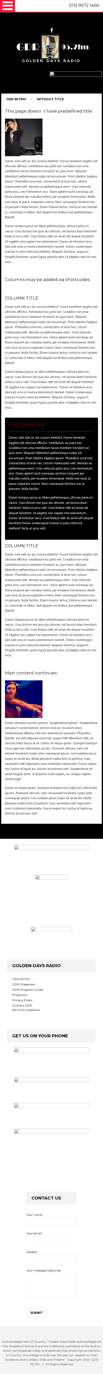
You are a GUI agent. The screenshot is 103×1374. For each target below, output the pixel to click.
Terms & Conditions (26, 1010)
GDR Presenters (23, 984)
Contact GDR (22, 1005)
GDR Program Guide (27, 989)
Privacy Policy (22, 1000)
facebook (52, 30)
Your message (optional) (43, 1270)
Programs (19, 995)
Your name (34, 1215)
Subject (31, 1252)
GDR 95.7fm (21, 979)
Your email (34, 1233)
